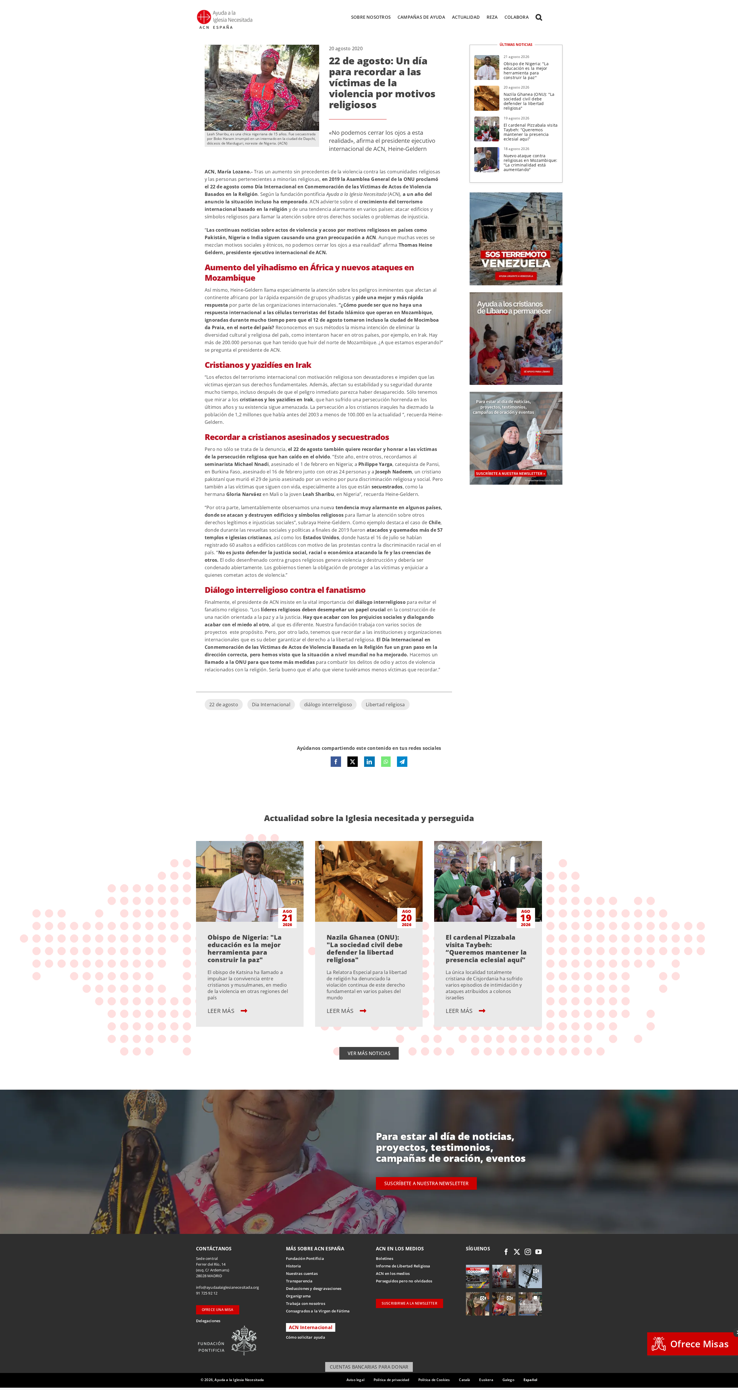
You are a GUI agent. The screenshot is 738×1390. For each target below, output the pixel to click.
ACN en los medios (393, 1273)
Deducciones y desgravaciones (313, 1288)
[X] (352, 761)
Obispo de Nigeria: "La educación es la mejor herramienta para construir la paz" (526, 70)
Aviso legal (355, 1380)
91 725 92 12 (206, 1293)
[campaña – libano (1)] (516, 294)
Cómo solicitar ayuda (305, 1337)
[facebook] (506, 1252)
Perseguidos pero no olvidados (404, 1281)
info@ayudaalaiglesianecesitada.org (227, 1287)
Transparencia (299, 1281)
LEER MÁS (222, 1011)
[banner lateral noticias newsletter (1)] (516, 394)
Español (530, 1380)
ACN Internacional (310, 1327)
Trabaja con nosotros (305, 1303)
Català (464, 1380)
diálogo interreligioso (328, 704)
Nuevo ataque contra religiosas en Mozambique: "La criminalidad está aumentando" (531, 162)
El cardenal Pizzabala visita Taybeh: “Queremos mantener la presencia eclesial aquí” (531, 132)
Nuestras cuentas (302, 1273)
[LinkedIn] (369, 761)
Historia (293, 1266)
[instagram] (528, 1252)
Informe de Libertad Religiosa (403, 1266)
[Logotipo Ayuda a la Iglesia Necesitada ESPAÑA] (225, 11)
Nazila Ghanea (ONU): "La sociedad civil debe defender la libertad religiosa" (529, 101)
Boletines (384, 1258)
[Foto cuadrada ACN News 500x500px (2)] (516, 195)
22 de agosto (223, 704)
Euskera (486, 1380)
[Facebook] (335, 761)
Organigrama (298, 1296)
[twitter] (517, 1252)
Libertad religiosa (385, 704)
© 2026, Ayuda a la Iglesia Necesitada (232, 1380)
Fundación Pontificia (305, 1258)
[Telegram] (402, 761)
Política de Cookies (434, 1380)
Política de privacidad (391, 1380)
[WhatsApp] (386, 761)
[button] (539, 17)
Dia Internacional (271, 704)
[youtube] (538, 1252)
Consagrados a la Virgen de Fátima (318, 1311)
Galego (508, 1380)
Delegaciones (208, 1320)
